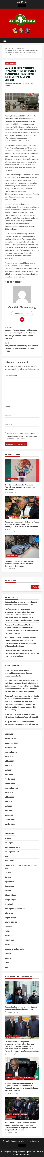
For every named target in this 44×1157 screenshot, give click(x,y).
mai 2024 (8, 770)
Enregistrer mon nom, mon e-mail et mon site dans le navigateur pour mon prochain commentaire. (22, 436)
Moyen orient (10, 917)
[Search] (39, 40)
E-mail (8, 415)
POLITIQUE (9, 940)
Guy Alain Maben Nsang (13, 83)
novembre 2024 (11, 743)
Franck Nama (10, 714)
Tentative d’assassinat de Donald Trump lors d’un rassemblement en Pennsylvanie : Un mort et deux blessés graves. (22, 507)
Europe (8, 890)
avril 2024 (9, 774)
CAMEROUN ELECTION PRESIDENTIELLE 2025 (20, 1077)
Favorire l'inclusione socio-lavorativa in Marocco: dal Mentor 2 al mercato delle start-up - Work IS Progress (22, 699)
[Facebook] (20, 5)
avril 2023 (9, 810)
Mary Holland (10, 721)
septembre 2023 (11, 788)
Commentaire (11, 375)
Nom (7, 406)
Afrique (8, 838)
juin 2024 (8, 765)
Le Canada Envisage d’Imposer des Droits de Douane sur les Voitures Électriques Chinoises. (22, 546)
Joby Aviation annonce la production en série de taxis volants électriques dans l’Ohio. (21, 347)
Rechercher (10, 580)
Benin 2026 (9, 861)
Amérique (9, 843)
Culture (8, 872)
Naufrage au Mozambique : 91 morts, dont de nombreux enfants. (18, 673)
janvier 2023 (10, 824)
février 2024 (10, 779)
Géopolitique (10, 895)
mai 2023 (8, 806)
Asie (6, 856)
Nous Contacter (33, 1141)
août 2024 (9, 756)
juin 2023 (8, 801)
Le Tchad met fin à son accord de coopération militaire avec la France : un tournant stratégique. (22, 653)
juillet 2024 (9, 761)
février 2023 (10, 819)
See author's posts (22, 313)
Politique (9, 931)
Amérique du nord (10, 63)
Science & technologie (14, 949)
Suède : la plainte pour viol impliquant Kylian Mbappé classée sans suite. (22, 992)
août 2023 (9, 792)
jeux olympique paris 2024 (15, 908)
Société (8, 953)
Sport (7, 962)
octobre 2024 (10, 747)
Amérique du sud (12, 852)
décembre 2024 (11, 738)
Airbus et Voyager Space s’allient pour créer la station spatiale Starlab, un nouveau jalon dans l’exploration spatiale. (21, 332)
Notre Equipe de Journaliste (14, 1141)
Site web (8, 424)
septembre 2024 (11, 752)
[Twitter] (24, 5)
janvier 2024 (10, 783)
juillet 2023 (9, 797)
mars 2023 (9, 815)
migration (9, 913)
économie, (9, 886)
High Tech (9, 904)
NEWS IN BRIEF (11, 922)
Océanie (8, 926)
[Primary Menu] (4, 40)
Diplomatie (9, 881)
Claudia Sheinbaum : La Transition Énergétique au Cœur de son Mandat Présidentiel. (22, 470)
